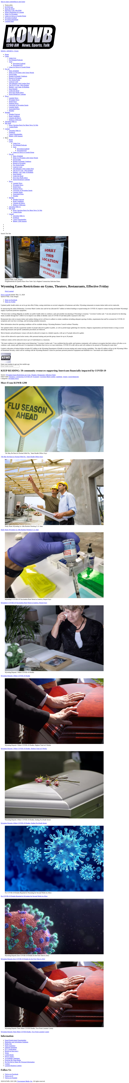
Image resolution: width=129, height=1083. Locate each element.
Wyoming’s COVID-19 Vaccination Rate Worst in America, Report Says (24, 603)
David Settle (13, 74)
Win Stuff (8, 123)
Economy (36, 377)
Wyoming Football (11, 18)
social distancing (73, 377)
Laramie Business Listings (13, 1065)
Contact (7, 129)
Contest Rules (13, 127)
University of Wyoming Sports (18, 105)
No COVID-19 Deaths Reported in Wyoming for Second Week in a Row (24, 896)
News (7, 96)
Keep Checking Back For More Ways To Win (23, 125)
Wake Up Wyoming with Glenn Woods (21, 72)
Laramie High (9, 21)
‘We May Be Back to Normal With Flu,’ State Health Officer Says (22, 457)
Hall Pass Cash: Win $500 (13, 10)
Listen (7, 56)
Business (12, 377)
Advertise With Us (11, 121)
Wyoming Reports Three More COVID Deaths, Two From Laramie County (25, 1032)
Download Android (19, 63)
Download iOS (18, 65)
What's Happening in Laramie (14, 12)
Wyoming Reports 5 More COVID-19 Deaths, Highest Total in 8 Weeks (24, 748)
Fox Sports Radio (14, 80)
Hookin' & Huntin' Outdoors (18, 76)
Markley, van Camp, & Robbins (19, 87)
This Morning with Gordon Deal (19, 83)
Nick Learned (5, 295)
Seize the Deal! (10, 9)
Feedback (12, 132)
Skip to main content (7, 2)
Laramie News (13, 98)
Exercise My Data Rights (13, 1060)
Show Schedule (14, 71)
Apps (10, 62)
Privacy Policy (9, 1056)
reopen (65, 377)
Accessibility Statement (12, 1058)
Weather (11, 111)
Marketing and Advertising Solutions (16, 1042)
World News (13, 101)
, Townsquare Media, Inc (24, 1081)
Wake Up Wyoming (11, 14)
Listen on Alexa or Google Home (15, 16)
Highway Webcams (15, 120)
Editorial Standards (11, 1047)
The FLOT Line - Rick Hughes (19, 85)
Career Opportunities (15, 134)
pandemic (59, 377)
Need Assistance (10, 1046)
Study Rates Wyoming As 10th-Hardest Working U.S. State (20, 530)
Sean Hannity (13, 89)
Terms (7, 1053)
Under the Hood (14, 91)
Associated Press (14, 109)
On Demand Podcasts (16, 60)
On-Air (7, 69)
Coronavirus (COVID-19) (24, 377)
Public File (8, 1044)
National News (13, 103)
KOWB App (9, 7)
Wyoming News (14, 100)
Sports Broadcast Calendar (17, 94)
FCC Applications (10, 1049)
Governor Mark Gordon (47, 377)
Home (7, 54)
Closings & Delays (15, 118)
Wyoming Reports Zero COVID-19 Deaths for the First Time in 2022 (23, 959)
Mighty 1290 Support (16, 136)
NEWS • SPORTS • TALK (10, 51)
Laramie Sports (14, 107)
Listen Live (12, 58)
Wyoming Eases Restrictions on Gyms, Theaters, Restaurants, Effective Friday (31, 375)
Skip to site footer (19, 2)
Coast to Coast (13, 82)
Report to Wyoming (15, 78)
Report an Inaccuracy (11, 1051)
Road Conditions (14, 116)
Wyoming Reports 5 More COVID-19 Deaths (15, 676)
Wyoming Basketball (11, 19)
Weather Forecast (14, 114)
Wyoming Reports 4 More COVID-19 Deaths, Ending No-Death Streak (24, 823)
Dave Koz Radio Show (16, 92)
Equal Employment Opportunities (15, 1040)
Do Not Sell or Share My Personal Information (20, 1062)
